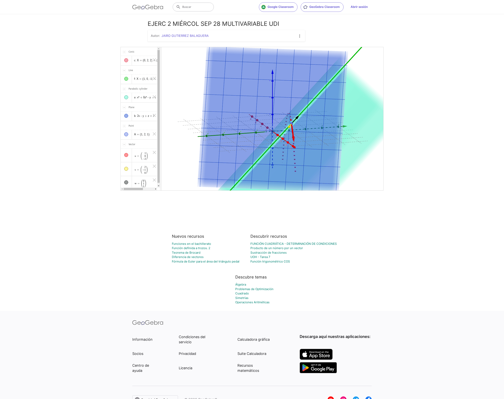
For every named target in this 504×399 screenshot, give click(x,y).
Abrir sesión (359, 7)
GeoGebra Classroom (324, 7)
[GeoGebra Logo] (147, 7)
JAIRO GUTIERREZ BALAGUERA (185, 36)
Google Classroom (281, 7)
